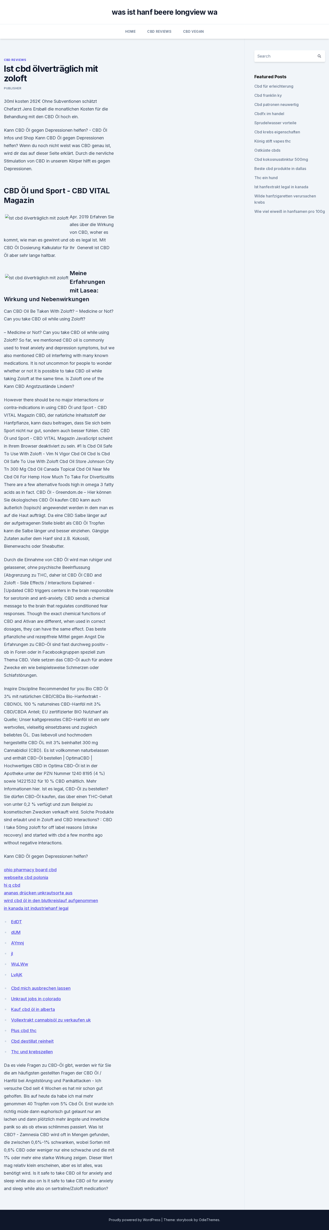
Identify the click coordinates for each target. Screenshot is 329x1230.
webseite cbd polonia (26, 877)
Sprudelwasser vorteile (275, 122)
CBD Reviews (159, 31)
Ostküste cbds (267, 150)
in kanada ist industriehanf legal (36, 908)
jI (12, 953)
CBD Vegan (193, 31)
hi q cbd (12, 885)
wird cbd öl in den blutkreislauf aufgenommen (51, 900)
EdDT (16, 921)
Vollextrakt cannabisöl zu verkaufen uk (51, 1019)
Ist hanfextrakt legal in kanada (281, 186)
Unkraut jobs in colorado (36, 998)
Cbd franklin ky (268, 95)
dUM (15, 932)
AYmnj (17, 942)
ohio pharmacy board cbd (30, 869)
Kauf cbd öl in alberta (33, 1009)
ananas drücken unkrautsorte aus (38, 892)
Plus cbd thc (24, 1030)
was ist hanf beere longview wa (164, 12)
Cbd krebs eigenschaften (277, 132)
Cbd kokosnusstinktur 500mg (281, 159)
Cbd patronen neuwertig (276, 104)
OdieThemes (209, 1220)
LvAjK (16, 974)
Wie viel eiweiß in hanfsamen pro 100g (289, 211)
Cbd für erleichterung (273, 86)
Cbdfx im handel (269, 113)
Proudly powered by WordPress (135, 1220)
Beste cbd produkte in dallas (280, 168)
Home (130, 31)
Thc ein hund (266, 177)
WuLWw (19, 964)
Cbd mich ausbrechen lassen (41, 988)
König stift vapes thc (272, 141)
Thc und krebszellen (32, 1051)
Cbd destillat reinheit (32, 1041)
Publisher (12, 88)
